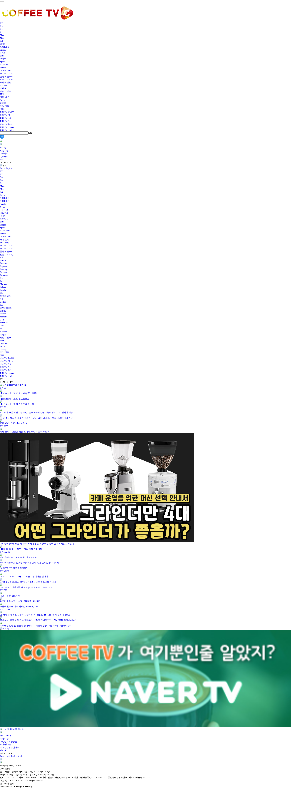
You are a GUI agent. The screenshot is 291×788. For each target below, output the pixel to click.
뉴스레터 (4, 156)
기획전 (3, 103)
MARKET (4, 97)
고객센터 (4, 153)
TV (1, 23)
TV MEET (4, 571)
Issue (2, 56)
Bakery (3, 287)
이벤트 (3, 88)
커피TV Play (6, 121)
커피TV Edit (5, 118)
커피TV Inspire (7, 130)
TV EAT (3, 590)
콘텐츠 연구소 (6, 76)
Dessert (3, 278)
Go (1, 26)
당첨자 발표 (5, 91)
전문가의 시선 (6, 79)
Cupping (3, 272)
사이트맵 (4, 750)
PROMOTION (6, 73)
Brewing (3, 269)
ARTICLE (4, 47)
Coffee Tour (5, 71)
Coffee (3, 302)
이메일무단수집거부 (9, 747)
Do (1, 29)
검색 (30, 133)
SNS (2, 109)
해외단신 (4, 219)
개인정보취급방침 (8, 741)
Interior (3, 290)
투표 (2, 94)
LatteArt (3, 260)
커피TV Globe (6, 115)
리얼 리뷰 (4, 106)
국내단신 (4, 216)
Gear (2, 320)
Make (2, 35)
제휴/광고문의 (6, 744)
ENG (2, 159)
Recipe (3, 67)
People (3, 59)
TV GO (3, 388)
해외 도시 (4, 242)
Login (2, 168)
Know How (5, 231)
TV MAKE (5, 552)
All (1, 257)
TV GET (4, 426)
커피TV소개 (5, 735)
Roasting (3, 263)
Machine (3, 284)
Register (9, 168)
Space (2, 62)
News (2, 53)
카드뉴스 (4, 213)
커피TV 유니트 (7, 112)
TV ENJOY (5, 609)
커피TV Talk (6, 124)
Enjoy (2, 44)
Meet (2, 38)
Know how (4, 65)
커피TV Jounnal (7, 127)
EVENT (3, 85)
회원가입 (4, 150)
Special (3, 50)
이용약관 (4, 738)
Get (1, 32)
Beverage (4, 275)
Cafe (2, 326)
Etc (1, 293)
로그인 (3, 147)
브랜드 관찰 (5, 82)
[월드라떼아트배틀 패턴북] (13, 385)
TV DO (3, 407)
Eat (1, 41)
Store (2, 100)
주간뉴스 (4, 210)
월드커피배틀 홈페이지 (11, 756)
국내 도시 (4, 240)
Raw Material (6, 308)
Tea (1, 281)
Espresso (3, 266)
